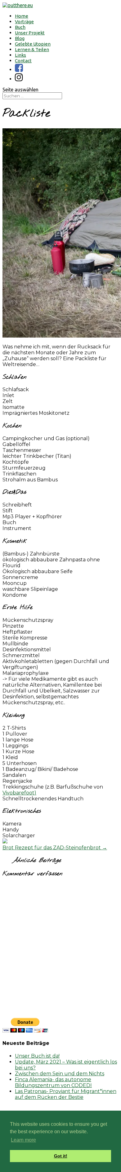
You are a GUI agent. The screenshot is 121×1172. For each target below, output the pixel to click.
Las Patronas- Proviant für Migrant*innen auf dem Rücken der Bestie (65, 1094)
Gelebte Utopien (33, 43)
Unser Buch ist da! (37, 1056)
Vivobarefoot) (19, 793)
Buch (20, 27)
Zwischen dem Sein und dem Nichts (59, 1074)
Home (21, 16)
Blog (20, 38)
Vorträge (24, 21)
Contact (23, 60)
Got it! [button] (60, 1155)
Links (20, 55)
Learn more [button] (23, 1140)
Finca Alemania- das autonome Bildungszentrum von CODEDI (53, 1082)
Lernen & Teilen (32, 49)
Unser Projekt (30, 32)
